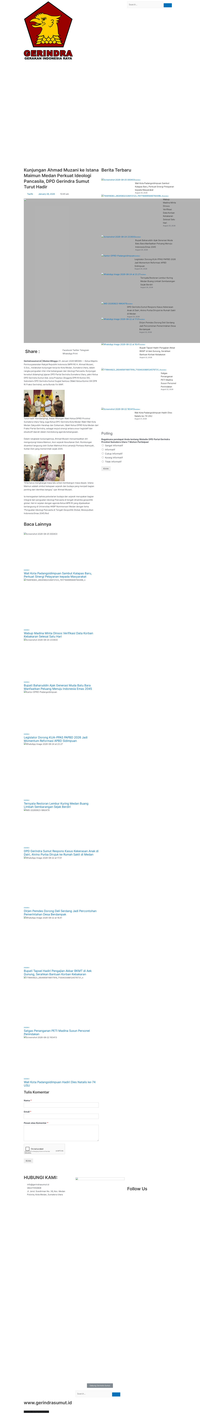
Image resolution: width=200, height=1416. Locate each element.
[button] (100, 1385)
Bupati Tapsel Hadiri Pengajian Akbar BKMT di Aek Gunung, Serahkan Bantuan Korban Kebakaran (157, 351)
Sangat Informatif (114, 445)
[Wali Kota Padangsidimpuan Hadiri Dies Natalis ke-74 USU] (118, 417)
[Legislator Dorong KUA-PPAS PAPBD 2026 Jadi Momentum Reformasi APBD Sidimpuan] (118, 263)
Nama (28, 1100)
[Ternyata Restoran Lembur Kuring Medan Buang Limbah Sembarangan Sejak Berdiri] (120, 287)
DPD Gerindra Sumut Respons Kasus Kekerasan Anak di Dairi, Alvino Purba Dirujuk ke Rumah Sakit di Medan (151, 310)
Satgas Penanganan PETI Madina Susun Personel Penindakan (168, 380)
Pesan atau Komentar (36, 1123)
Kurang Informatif (114, 457)
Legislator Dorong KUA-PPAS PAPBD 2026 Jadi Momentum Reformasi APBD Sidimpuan (155, 262)
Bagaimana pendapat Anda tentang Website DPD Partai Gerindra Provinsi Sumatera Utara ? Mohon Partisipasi (135, 440)
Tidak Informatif (113, 461)
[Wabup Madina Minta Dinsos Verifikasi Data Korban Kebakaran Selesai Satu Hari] (132, 214)
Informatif (110, 449)
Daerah (26, 570)
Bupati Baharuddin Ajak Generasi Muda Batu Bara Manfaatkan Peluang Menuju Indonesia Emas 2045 (154, 243)
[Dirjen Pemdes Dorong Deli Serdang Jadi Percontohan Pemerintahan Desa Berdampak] (120, 330)
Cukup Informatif (113, 453)
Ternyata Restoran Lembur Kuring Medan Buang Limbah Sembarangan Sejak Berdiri (157, 281)
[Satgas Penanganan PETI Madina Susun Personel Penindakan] (131, 388)
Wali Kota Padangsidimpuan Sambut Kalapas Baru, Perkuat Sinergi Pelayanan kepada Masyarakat (154, 186)
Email (27, 1111)
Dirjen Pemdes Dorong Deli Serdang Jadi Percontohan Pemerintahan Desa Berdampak (157, 326)
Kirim (28, 1161)
